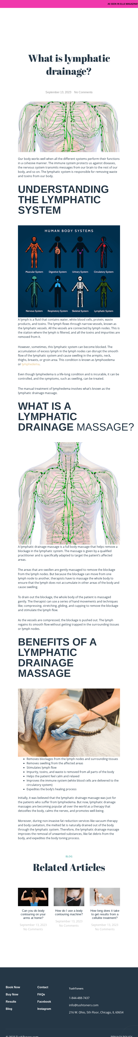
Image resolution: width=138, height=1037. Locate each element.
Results (11, 1001)
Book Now (13, 987)
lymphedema (31, 364)
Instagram (44, 1008)
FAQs (41, 994)
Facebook (44, 1001)
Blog (9, 1008)
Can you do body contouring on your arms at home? (33, 914)
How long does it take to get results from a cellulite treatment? (104, 914)
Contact (42, 987)
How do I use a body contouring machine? (69, 912)
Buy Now (12, 994)
